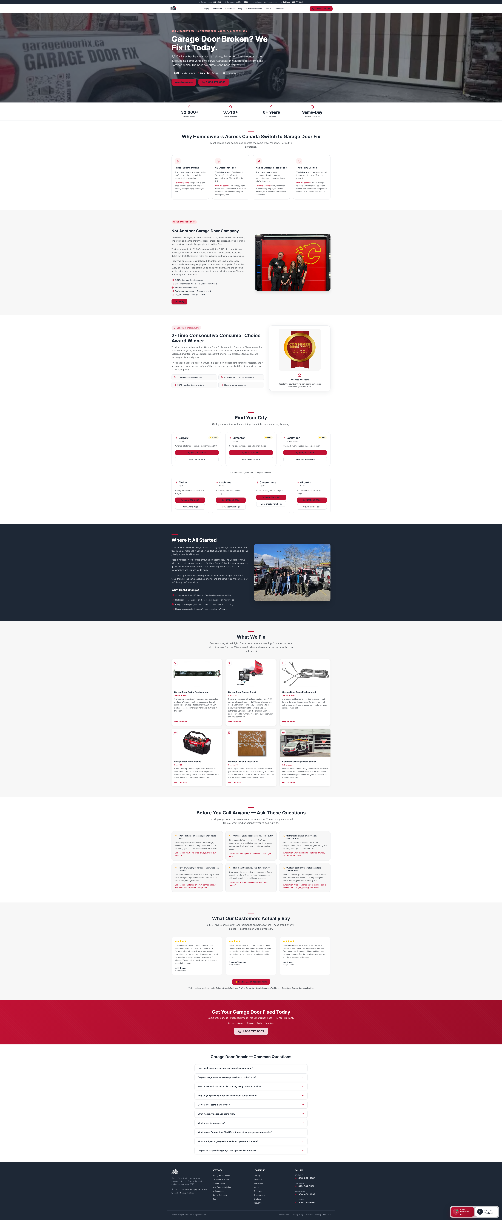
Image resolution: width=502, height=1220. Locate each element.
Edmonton (217, 8)
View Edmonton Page (251, 459)
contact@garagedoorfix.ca (184, 1193)
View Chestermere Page (271, 504)
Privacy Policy (298, 1215)
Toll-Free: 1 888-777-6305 (293, 2)
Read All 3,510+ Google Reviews (252, 982)
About (268, 8)
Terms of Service (284, 1215)
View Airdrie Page (190, 507)
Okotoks (257, 1199)
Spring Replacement (221, 1175)
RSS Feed (326, 1215)
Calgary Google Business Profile (230, 988)
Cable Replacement (221, 1179)
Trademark (279, 8)
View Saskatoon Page (305, 459)
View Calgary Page (197, 459)
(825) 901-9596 (252, 453)
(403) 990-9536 (198, 453)
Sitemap (318, 1215)
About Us (257, 1203)
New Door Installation (222, 1187)
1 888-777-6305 (322, 8)
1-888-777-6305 (253, 1031)
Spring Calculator (220, 1195)
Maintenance (218, 1191)
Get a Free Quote (184, 82)
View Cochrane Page (231, 507)
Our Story (179, 301)
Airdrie (256, 1187)
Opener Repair (219, 1183)
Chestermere (259, 1195)
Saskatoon (230, 8)
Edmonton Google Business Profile (261, 988)
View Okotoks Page (311, 507)
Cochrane (258, 1191)
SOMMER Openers (254, 8)
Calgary (206, 8)
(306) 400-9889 (306, 453)
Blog (240, 8)
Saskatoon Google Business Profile (297, 988)
